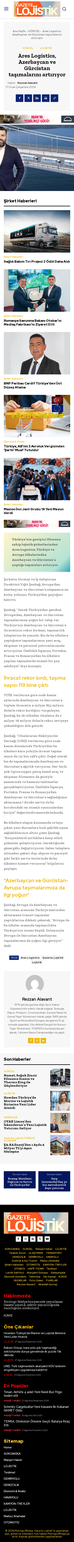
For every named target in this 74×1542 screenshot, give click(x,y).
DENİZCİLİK (11, 1117)
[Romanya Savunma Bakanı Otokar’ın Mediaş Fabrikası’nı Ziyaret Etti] (37, 290)
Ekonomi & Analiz (14, 441)
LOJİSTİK (46, 48)
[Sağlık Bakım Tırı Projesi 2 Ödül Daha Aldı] (37, 231)
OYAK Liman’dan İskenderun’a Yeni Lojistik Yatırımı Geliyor (25, 1124)
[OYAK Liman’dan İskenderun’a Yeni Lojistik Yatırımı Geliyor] (60, 1123)
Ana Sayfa (19, 31)
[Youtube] (47, 1239)
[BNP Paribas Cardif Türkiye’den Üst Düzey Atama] (37, 353)
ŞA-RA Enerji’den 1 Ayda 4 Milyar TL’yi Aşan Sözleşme (24, 1148)
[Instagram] (37, 1040)
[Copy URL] (54, 98)
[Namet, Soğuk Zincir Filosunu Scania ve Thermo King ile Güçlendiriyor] (60, 1079)
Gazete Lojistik (52, 957)
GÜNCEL (34, 31)
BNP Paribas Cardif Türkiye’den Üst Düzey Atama (33, 385)
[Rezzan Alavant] (37, 984)
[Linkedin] (37, 98)
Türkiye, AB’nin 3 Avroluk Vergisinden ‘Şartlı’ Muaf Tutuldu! (34, 448)
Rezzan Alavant (27, 83)
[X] (28, 98)
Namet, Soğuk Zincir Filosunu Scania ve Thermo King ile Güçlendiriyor (20, 1080)
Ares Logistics (30, 957)
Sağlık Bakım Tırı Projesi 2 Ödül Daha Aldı (37, 261)
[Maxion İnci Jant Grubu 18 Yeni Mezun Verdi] (37, 479)
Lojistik (37, 962)
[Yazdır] (46, 98)
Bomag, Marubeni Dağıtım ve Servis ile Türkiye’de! (19, 1182)
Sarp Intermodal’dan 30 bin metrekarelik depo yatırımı (54, 1183)
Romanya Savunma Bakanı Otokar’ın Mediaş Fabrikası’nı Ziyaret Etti (32, 322)
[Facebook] (19, 98)
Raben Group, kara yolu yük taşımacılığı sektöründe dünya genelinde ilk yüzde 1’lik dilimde (32, 1351)
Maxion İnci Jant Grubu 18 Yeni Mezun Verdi (34, 511)
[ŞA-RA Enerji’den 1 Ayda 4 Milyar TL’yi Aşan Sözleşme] (60, 1145)
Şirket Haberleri (13, 257)
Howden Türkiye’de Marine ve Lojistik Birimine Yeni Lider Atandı (20, 1102)
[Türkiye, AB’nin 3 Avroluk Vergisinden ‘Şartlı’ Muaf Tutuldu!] (37, 416)
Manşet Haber (12, 1400)
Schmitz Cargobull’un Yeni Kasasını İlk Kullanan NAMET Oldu (36, 1408)
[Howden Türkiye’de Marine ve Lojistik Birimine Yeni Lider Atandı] (60, 1101)
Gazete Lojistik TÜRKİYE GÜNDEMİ (19, 1139)
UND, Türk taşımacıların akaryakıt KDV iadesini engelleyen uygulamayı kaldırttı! (34, 1368)
